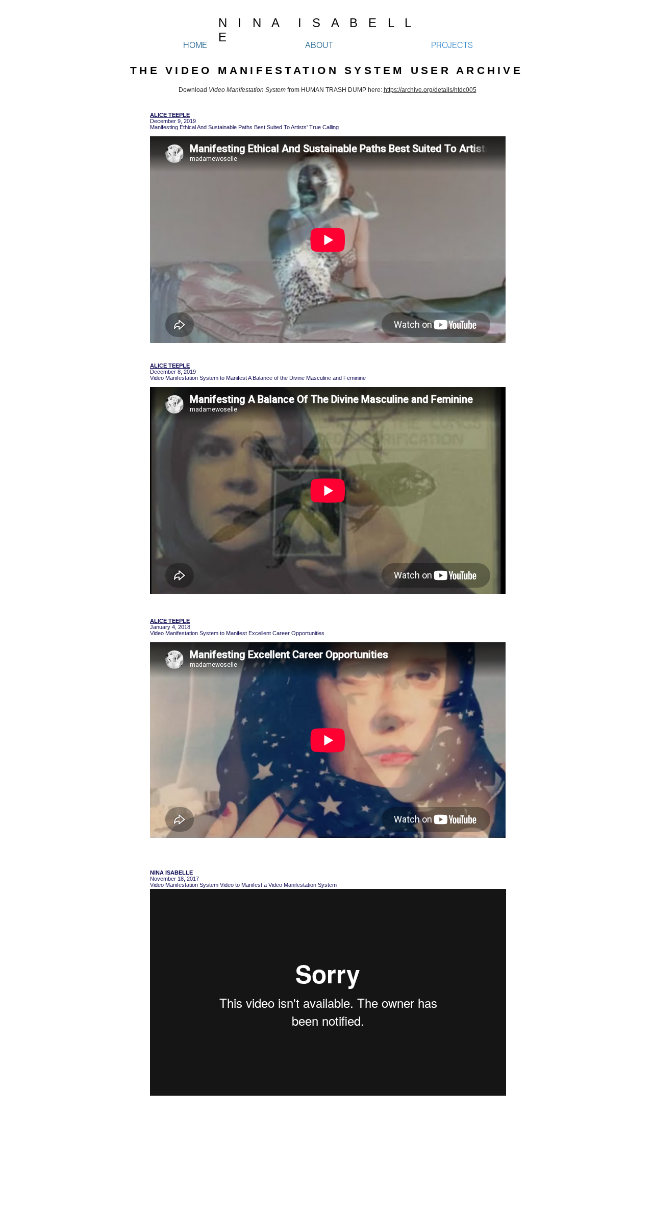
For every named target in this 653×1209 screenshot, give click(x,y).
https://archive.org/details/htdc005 (430, 89)
